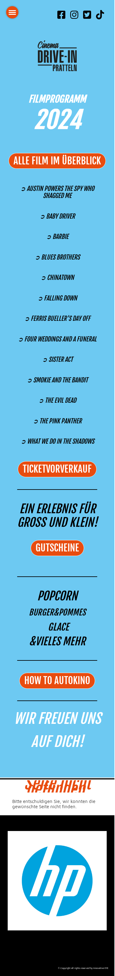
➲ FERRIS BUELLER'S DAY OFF (57, 318)
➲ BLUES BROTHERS (57, 257)
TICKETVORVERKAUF (57, 469)
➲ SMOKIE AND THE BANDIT (57, 380)
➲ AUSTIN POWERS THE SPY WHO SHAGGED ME (57, 192)
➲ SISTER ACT (57, 359)
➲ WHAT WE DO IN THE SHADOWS (57, 441)
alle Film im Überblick (57, 161)
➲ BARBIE (57, 236)
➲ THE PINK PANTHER (57, 421)
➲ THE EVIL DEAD (57, 400)
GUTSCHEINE (57, 548)
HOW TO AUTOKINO (57, 681)
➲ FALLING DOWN (57, 298)
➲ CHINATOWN (57, 277)
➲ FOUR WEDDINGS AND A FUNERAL (57, 339)
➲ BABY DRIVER (57, 216)
